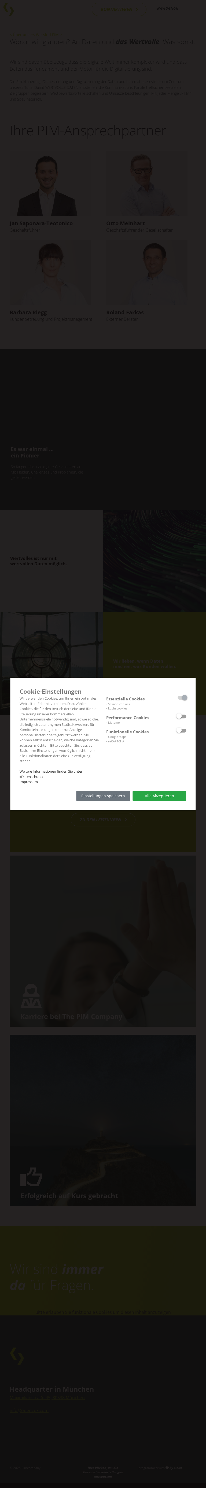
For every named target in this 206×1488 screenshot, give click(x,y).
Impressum (29, 781)
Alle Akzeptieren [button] (159, 795)
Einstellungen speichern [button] (103, 795)
